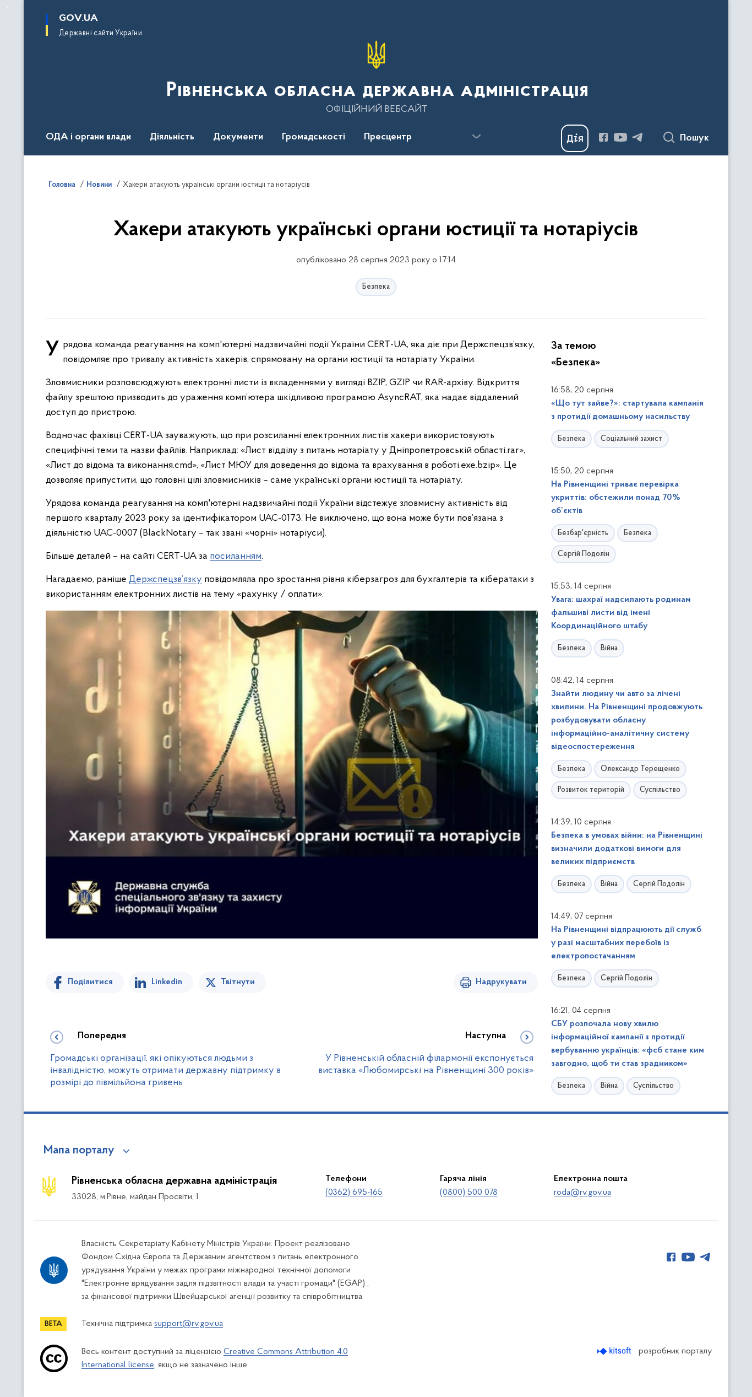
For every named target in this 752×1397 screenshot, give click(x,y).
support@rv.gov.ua (188, 1323)
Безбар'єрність (583, 533)
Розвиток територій (591, 790)
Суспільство (660, 790)
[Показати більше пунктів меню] (476, 136)
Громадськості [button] (313, 137)
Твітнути (238, 982)
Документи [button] (238, 137)
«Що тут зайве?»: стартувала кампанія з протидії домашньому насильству (627, 410)
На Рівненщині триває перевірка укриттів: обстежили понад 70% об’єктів (615, 497)
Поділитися (90, 982)
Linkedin (166, 982)
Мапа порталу (79, 1151)
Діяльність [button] (172, 137)
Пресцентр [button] (388, 137)
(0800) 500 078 (469, 1192)
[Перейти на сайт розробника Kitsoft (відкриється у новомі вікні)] (615, 1351)
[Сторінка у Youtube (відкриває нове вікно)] (620, 137)
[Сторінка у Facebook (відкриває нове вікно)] (603, 137)
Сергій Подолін (583, 554)
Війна (609, 648)
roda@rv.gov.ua (582, 1192)
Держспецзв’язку (165, 580)
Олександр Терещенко (640, 769)
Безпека (376, 287)
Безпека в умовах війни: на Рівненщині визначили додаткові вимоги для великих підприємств (626, 848)
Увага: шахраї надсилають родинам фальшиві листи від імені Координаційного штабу (621, 612)
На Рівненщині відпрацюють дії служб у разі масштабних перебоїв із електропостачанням (626, 943)
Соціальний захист (631, 439)
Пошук (694, 138)
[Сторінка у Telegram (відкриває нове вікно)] (637, 137)
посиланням (235, 557)
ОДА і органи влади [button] (88, 137)
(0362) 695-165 (354, 1192)
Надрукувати (501, 982)
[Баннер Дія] (574, 138)
